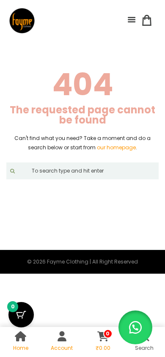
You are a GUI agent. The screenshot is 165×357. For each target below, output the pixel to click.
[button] (135, 327)
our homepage (116, 147)
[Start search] (11, 170)
